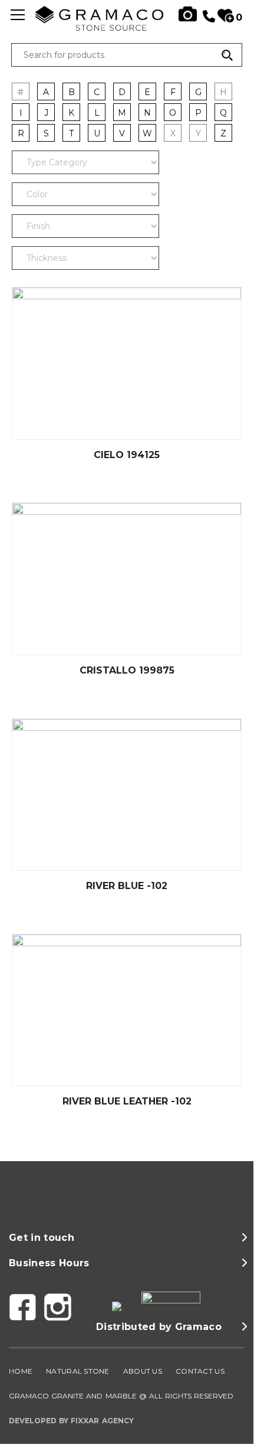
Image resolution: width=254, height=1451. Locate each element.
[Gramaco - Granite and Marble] (126, 27)
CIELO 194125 (127, 454)
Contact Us (200, 1371)
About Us (142, 1371)
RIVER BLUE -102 (126, 885)
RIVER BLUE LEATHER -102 (127, 1101)
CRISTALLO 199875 (127, 670)
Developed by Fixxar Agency (71, 1420)
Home (20, 1371)
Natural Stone (78, 1371)
